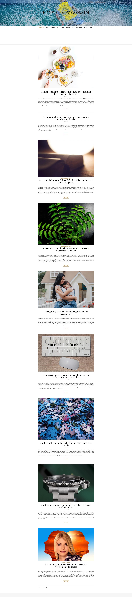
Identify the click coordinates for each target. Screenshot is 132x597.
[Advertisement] (66, 36)
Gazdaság (68, 27)
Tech (58, 27)
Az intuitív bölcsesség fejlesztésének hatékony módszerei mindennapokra (66, 181)
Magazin (47, 27)
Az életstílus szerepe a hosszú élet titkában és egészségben (66, 312)
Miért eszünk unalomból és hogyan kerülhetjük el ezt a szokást (66, 444)
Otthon (86, 27)
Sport (91, 27)
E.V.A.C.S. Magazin (66, 12)
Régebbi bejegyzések (43, 587)
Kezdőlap (41, 27)
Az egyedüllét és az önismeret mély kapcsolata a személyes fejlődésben (66, 118)
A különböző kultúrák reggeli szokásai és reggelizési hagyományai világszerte (66, 92)
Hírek (73, 27)
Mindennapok (79, 27)
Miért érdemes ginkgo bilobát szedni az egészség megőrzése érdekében (66, 249)
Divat (62, 27)
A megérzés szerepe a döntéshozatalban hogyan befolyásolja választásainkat (66, 376)
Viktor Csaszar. (50, 595)
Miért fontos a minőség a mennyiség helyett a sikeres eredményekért (66, 506)
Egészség (53, 27)
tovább (66, 108)
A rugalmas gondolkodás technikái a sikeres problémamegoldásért (66, 565)
